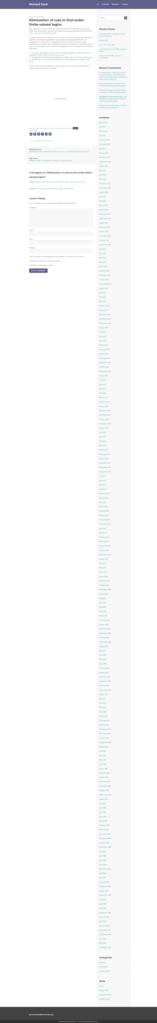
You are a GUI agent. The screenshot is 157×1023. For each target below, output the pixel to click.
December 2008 (104, 629)
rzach (41, 17)
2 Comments (48, 141)
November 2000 (105, 886)
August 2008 (103, 646)
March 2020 (103, 205)
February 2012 (104, 511)
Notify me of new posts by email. (42, 265)
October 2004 (104, 843)
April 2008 (102, 664)
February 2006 (104, 773)
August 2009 (103, 594)
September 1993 (105, 934)
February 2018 (104, 271)
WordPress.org (104, 999)
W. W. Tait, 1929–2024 (107, 45)
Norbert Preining (105, 90)
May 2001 (102, 878)
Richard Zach (38, 4)
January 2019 (103, 232)
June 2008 (102, 655)
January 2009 (103, 624)
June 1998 (102, 904)
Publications (39, 141)
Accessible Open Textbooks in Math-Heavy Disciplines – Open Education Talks (112, 75)
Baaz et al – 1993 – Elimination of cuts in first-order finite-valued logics (50, 128)
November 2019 (105, 214)
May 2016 (102, 336)
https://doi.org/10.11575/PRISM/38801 (43, 33)
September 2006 (105, 742)
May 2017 (102, 297)
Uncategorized (104, 971)
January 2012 (103, 515)
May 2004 (102, 860)
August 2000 (103, 891)
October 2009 (104, 585)
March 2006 (103, 769)
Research (115, 4)
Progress (102, 962)
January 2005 (103, 830)
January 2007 (103, 725)
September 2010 (105, 555)
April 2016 (102, 341)
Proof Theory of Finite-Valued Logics (51, 55)
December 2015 (104, 358)
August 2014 (103, 428)
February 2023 (104, 140)
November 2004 (105, 838)
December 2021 (104, 157)
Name (31, 230)
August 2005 (103, 799)
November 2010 (105, 546)
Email (31, 239)
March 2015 (103, 397)
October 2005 (104, 790)
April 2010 (102, 572)
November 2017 (105, 275)
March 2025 (103, 122)
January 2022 (103, 153)
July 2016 (102, 332)
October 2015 (104, 367)
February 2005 (104, 825)
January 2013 (103, 498)
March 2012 (103, 507)
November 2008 (105, 633)
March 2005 (103, 821)
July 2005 (102, 803)
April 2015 (102, 393)
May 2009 (102, 607)
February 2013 (104, 493)
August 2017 (103, 288)
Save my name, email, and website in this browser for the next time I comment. (57, 256)
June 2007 (102, 703)
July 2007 (102, 699)
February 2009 (104, 620)
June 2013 (102, 480)
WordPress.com (94, 1021)
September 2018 (105, 245)
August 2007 (103, 694)
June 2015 (102, 384)
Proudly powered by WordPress (67, 1021)
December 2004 (104, 834)
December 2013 (104, 463)
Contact (125, 4)
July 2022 (102, 149)
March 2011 (103, 533)
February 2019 (104, 227)
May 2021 (102, 179)
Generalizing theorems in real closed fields (51, 160)
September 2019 (105, 218)
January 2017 (103, 310)
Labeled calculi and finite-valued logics (78, 57)
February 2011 (104, 537)
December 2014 (104, 411)
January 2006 (103, 777)
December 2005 (104, 782)
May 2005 (102, 812)
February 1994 (104, 926)
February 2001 (104, 882)
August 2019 (103, 223)
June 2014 (102, 437)
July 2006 (102, 751)
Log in (101, 986)
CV (98, 4)
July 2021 (102, 170)
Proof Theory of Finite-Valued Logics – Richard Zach (55, 189)
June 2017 (102, 293)
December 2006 (104, 729)
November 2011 (105, 524)
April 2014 (102, 445)
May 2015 (102, 389)
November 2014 (105, 415)
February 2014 (104, 454)
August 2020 (103, 192)
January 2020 (103, 210)
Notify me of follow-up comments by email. (45, 261)
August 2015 (103, 376)
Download (75, 128)
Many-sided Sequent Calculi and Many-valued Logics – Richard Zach (60, 182)
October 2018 (104, 240)
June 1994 (102, 921)
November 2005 (105, 786)
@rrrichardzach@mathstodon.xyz (41, 1015)
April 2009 (102, 611)
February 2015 (104, 402)
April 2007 (102, 712)
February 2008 (104, 668)
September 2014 (105, 424)
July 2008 (102, 651)
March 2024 (103, 131)
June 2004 (102, 856)
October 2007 (104, 686)
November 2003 (105, 869)
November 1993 (105, 930)
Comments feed (105, 995)
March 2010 (103, 576)
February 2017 (104, 306)
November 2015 (105, 363)
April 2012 (102, 502)
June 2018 (102, 253)
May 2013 (102, 485)
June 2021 (102, 175)
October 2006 (104, 738)
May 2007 (102, 707)
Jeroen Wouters (105, 84)
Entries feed (103, 990)
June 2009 (102, 603)
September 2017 (105, 284)
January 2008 (103, 672)
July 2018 (102, 249)
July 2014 (102, 432)
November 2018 (105, 236)
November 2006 (105, 734)
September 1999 (105, 895)
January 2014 (103, 459)
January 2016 (103, 354)
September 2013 (105, 472)
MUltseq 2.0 (103, 40)
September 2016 (105, 323)
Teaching (105, 4)
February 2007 (104, 721)
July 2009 (102, 598)
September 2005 (105, 795)
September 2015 (105, 371)
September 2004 (105, 847)
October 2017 (104, 280)
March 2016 (103, 345)
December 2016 (104, 315)
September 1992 (105, 948)
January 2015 (103, 406)
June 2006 (102, 755)
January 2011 (103, 542)
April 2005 (102, 817)
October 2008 (104, 638)
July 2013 (102, 476)
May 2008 (102, 659)
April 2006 (102, 764)
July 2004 (102, 851)
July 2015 (102, 380)
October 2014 (104, 419)
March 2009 (103, 616)
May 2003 (102, 873)
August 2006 (103, 747)
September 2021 (105, 162)
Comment (33, 208)
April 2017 (102, 301)
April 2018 (102, 262)
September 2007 (105, 690)
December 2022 (104, 144)
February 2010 (104, 581)
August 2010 (103, 559)
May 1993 (102, 943)
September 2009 (105, 590)
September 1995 (105, 913)
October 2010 (104, 550)
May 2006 (102, 760)
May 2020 (102, 201)
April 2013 (102, 489)
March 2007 (103, 716)
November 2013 (105, 467)
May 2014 (102, 441)
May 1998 (102, 908)
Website (32, 248)
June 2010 (102, 563)
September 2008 (105, 642)
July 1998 (102, 899)
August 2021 (103, 166)
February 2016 (104, 349)
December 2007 (104, 677)
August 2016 (103, 328)
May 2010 (102, 568)
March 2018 (103, 266)
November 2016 (105, 319)
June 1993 (102, 939)
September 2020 (105, 188)
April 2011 (102, 528)
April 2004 (102, 865)
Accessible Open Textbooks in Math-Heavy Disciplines (113, 78)
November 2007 (105, 681)
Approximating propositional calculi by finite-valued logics (59, 151)
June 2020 (102, 197)
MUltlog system (40, 59)
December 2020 (104, 184)
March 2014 (103, 450)
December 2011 (104, 520)
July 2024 (102, 127)
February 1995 (104, 917)
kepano (102, 105)
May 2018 (102, 258)
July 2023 (102, 136)
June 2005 (102, 808)
